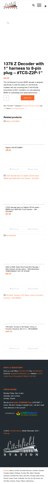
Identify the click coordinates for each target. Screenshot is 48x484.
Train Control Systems (17, 108)
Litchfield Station (15, 431)
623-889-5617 (37, 371)
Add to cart (27, 98)
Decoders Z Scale (34, 106)
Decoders (25, 106)
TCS (5, 108)
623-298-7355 (24, 371)
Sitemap (6, 433)
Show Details (33, 169)
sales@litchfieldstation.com (20, 373)
